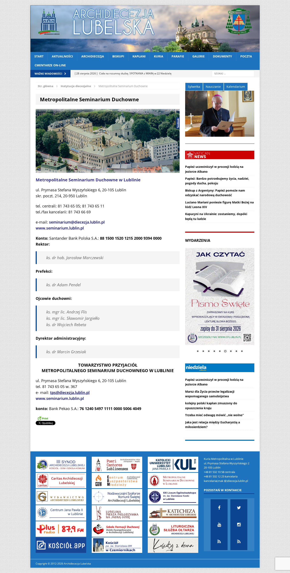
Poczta (246, 56)
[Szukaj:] (233, 73)
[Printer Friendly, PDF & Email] (43, 418)
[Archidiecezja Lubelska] (145, 28)
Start (39, 56)
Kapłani (139, 56)
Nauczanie (213, 87)
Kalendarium (236, 87)
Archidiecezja (92, 56)
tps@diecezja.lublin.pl (70, 392)
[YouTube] (219, 524)
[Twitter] (238, 507)
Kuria (158, 56)
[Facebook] (219, 507)
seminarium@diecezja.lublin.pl (77, 222)
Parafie (178, 56)
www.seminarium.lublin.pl (60, 228)
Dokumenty (222, 56)
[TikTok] (219, 541)
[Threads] (238, 541)
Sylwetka (194, 87)
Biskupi (118, 56)
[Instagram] (238, 524)
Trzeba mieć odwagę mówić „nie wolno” (214, 415)
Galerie (198, 56)
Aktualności (62, 56)
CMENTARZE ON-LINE (50, 65)
